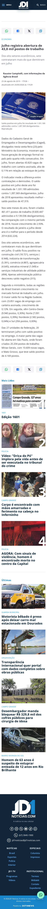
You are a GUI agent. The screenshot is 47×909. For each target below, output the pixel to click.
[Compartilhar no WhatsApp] (6, 31)
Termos (35, 876)
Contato (35, 884)
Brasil (12, 853)
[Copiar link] (40, 31)
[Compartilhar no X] (29, 31)
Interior (12, 864)
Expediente (35, 888)
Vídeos (12, 880)
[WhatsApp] (35, 829)
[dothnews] (28, 906)
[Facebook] (12, 829)
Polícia (12, 861)
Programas (11, 876)
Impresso (35, 857)
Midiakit (35, 880)
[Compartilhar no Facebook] (18, 31)
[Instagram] (16, 829)
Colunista (35, 853)
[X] (21, 829)
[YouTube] (26, 829)
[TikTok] (30, 829)
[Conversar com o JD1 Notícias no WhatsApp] (40, 895)
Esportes (12, 857)
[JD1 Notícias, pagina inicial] (23, 5)
